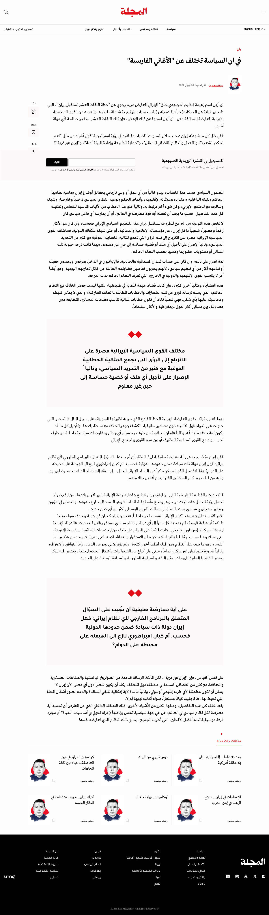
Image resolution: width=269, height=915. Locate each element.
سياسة (171, 29)
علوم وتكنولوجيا (94, 29)
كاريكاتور (96, 857)
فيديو (98, 851)
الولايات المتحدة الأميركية (146, 870)
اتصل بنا (53, 877)
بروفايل (201, 883)
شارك (34, 144)
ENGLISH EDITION (254, 29)
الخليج (157, 851)
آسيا (158, 877)
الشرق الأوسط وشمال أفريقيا (144, 857)
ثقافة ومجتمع (149, 29)
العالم (157, 883)
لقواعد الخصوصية (84, 169)
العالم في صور (92, 864)
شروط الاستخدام (48, 864)
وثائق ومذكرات (196, 877)
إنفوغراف (95, 870)
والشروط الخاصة (67, 169)
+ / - (33, 103)
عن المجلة (52, 851)
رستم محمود (216, 85)
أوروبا (158, 864)
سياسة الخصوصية (47, 870)
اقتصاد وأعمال (122, 29)
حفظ (33, 125)
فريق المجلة (51, 857)
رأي (239, 49)
